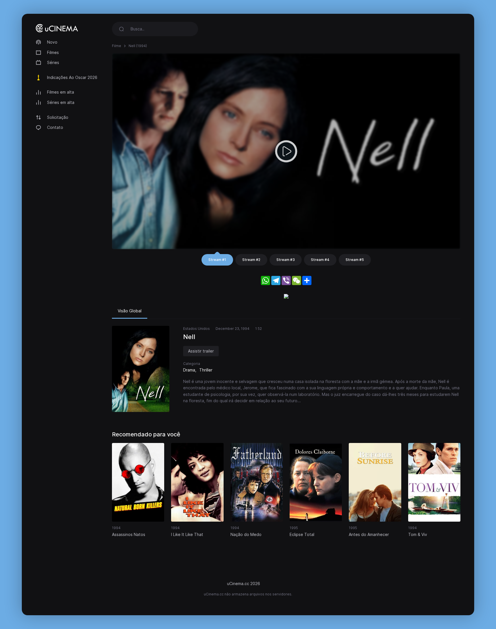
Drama (189, 369)
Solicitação (57, 117)
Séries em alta (60, 102)
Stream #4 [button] (320, 260)
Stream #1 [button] (217, 260)
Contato (55, 127)
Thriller (205, 369)
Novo (52, 42)
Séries (53, 62)
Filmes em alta (60, 92)
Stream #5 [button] (355, 260)
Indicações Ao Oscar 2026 (72, 77)
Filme (116, 46)
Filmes (53, 52)
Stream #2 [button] (251, 260)
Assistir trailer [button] (201, 351)
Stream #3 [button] (285, 260)
